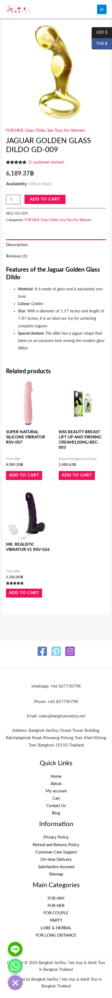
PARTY (56, 920)
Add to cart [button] (24, 475)
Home (56, 776)
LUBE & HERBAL (56, 928)
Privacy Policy (56, 837)
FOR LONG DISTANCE (56, 935)
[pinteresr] (56, 651)
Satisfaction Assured (56, 867)
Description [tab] (16, 245)
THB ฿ (99, 44)
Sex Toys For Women (66, 130)
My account (56, 791)
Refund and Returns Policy (56, 845)
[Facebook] (42, 651)
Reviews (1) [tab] (16, 256)
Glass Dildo (35, 130)
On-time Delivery (56, 860)
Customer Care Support (56, 852)
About (56, 784)
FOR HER (14, 130)
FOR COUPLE (56, 913)
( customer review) (46, 162)
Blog (56, 813)
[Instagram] (70, 651)
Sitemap (56, 874)
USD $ (99, 33)
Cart (56, 798)
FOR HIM (56, 898)
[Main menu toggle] (102, 9)
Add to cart (45, 199)
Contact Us (56, 806)
